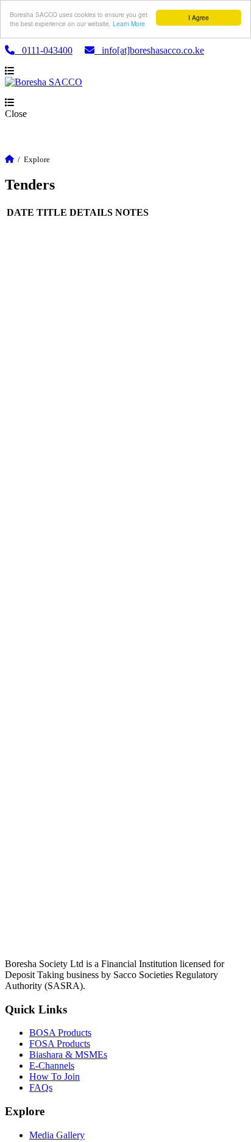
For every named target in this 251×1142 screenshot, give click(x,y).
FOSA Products (59, 1043)
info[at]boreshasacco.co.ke (149, 50)
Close (16, 113)
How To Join (54, 1076)
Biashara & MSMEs (68, 1054)
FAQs (40, 1087)
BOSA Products (60, 1032)
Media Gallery (57, 1135)
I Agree (198, 17)
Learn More (129, 23)
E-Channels (51, 1065)
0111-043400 (43, 50)
